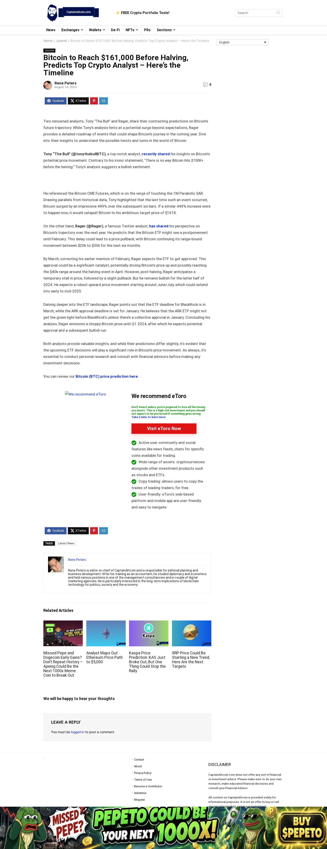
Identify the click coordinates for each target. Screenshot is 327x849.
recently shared (156, 154)
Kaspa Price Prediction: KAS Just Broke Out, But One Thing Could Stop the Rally (147, 662)
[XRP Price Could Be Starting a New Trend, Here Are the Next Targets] (191, 623)
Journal (61, 41)
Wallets (95, 30)
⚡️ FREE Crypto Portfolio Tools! (142, 13)
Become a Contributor (148, 786)
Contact (139, 759)
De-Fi (115, 30)
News (50, 30)
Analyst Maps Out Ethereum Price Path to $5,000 (104, 657)
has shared (158, 226)
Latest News (66, 543)
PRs (147, 30)
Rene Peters (65, 83)
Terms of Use (143, 779)
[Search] (278, 13)
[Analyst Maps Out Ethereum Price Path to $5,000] (106, 623)
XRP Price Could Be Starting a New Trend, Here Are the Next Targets (191, 660)
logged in (77, 732)
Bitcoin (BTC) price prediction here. (107, 376)
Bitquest (139, 799)
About (138, 766)
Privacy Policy (142, 773)
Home (47, 41)
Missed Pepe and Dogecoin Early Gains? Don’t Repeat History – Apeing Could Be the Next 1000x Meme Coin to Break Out (63, 664)
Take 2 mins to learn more (148, 417)
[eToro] (85, 394)
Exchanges (70, 30)
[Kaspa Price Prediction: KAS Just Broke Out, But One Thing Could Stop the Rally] (148, 623)
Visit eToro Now (164, 428)
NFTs (130, 30)
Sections (164, 30)
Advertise (140, 793)
